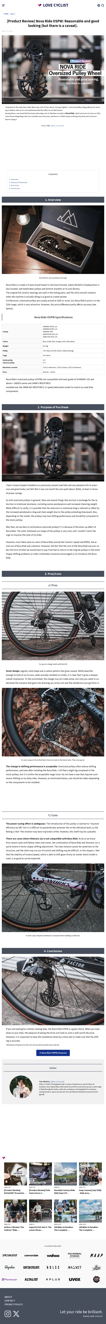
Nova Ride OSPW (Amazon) (54, 1053)
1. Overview (13, 179)
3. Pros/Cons (14, 185)
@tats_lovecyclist (57, 125)
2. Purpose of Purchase (18, 182)
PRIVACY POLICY (14, 1304)
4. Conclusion (14, 188)
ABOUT (8, 1297)
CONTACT (10, 1300)
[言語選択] (99, 5)
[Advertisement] (53, 148)
